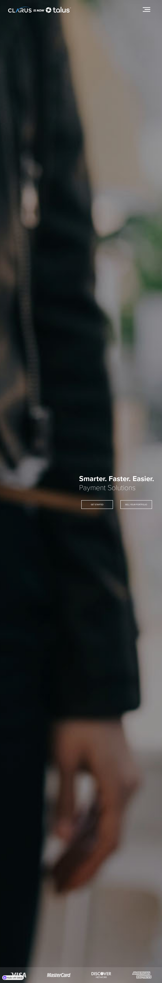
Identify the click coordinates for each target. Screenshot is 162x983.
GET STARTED (97, 504)
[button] (146, 9)
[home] (39, 8)
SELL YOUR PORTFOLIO (136, 504)
